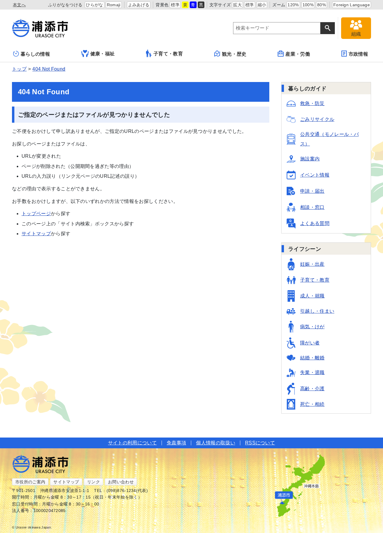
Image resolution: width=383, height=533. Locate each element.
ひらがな (94, 4)
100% (308, 4)
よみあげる (139, 4)
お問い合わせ (121, 481)
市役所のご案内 (30, 481)
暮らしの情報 (35, 54)
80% (321, 4)
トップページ (36, 213)
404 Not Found (48, 69)
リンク (93, 481)
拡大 (237, 4)
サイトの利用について (132, 442)
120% (293, 4)
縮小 (262, 4)
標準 (175, 4)
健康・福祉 (102, 53)
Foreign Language (351, 4)
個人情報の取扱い (215, 442)
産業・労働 (297, 54)
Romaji (114, 4)
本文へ (19, 4)
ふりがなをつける (65, 4)
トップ (19, 69)
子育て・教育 (168, 53)
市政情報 (358, 54)
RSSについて (260, 442)
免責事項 (176, 442)
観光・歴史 (234, 54)
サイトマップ (36, 233)
